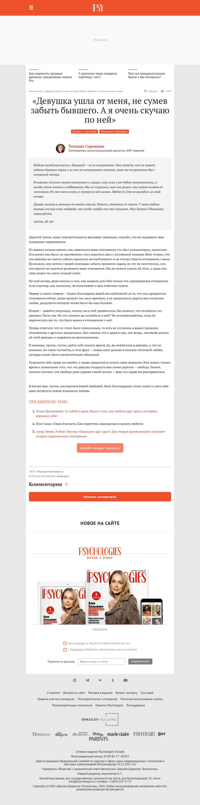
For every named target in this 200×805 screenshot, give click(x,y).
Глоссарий (146, 693)
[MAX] (74, 680)
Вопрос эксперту (126, 693)
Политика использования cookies (142, 699)
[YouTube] (125, 680)
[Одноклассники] (112, 680)
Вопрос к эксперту (84, 131)
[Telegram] (87, 680)
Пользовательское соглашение (97, 699)
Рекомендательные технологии (72, 705)
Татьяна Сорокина (86, 146)
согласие (79, 643)
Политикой (77, 649)
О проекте (53, 693)
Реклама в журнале (100, 693)
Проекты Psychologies (109, 705)
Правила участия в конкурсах (55, 699)
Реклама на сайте (74, 693)
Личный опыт (35, 91)
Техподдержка (135, 705)
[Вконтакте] (100, 680)
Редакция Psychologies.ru (50, 471)
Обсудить (153, 91)
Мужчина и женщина (114, 131)
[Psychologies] (98, 8)
